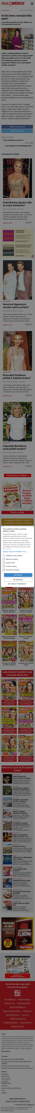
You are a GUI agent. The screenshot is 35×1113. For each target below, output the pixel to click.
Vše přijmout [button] (18, 575)
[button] (17, 552)
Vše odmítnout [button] (18, 580)
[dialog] (17, 556)
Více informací (7, 549)
